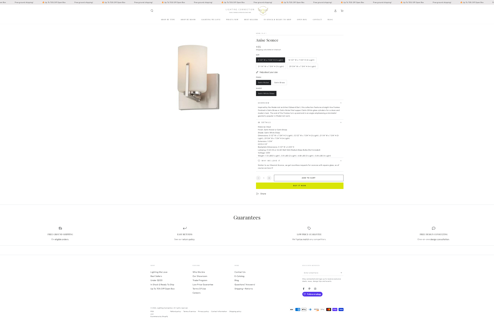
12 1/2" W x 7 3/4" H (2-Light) (301, 61)
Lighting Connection (165, 308)
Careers (197, 292)
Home (258, 33)
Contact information (219, 311)
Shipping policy (235, 311)
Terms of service (189, 311)
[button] (152, 11)
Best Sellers (156, 276)
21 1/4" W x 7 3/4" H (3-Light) (271, 67)
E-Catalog (239, 276)
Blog (237, 280)
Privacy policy (203, 311)
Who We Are (199, 272)
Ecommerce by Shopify (159, 316)
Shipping (259, 50)
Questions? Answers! (245, 284)
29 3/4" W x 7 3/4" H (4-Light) (302, 67)
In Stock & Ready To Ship (162, 284)
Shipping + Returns (244, 288)
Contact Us (240, 272)
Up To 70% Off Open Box (163, 288)
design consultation (439, 239)
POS (152, 311)
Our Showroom (200, 276)
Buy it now (299, 186)
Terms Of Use (199, 288)
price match (303, 239)
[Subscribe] (342, 273)
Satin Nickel (263, 83)
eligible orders (62, 239)
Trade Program (200, 280)
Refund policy (175, 311)
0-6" (263, 33)
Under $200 (157, 280)
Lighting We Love (159, 272)
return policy (188, 239)
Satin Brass (279, 83)
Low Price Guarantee (203, 284)
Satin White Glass (266, 94)
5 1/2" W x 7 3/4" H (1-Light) (270, 61)
